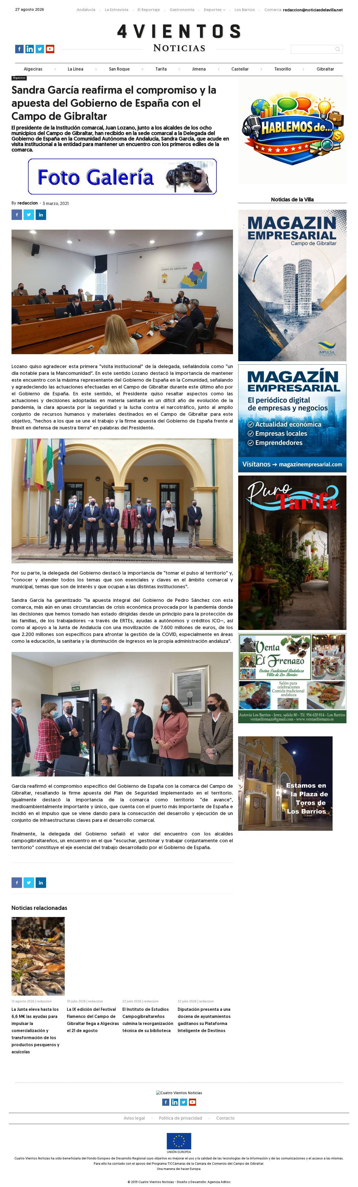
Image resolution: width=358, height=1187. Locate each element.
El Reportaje (149, 10)
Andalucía (86, 10)
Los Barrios (245, 10)
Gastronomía (182, 10)
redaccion (28, 203)
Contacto (225, 1118)
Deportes (212, 10)
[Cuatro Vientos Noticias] (179, 38)
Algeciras (33, 69)
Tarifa (161, 69)
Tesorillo (282, 69)
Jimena (199, 69)
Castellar (240, 69)
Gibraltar (325, 69)
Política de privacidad (180, 1118)
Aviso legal (134, 1118)
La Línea (75, 69)
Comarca (272, 10)
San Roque (119, 69)
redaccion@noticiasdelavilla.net (313, 10)
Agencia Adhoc (219, 1182)
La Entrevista (116, 10)
